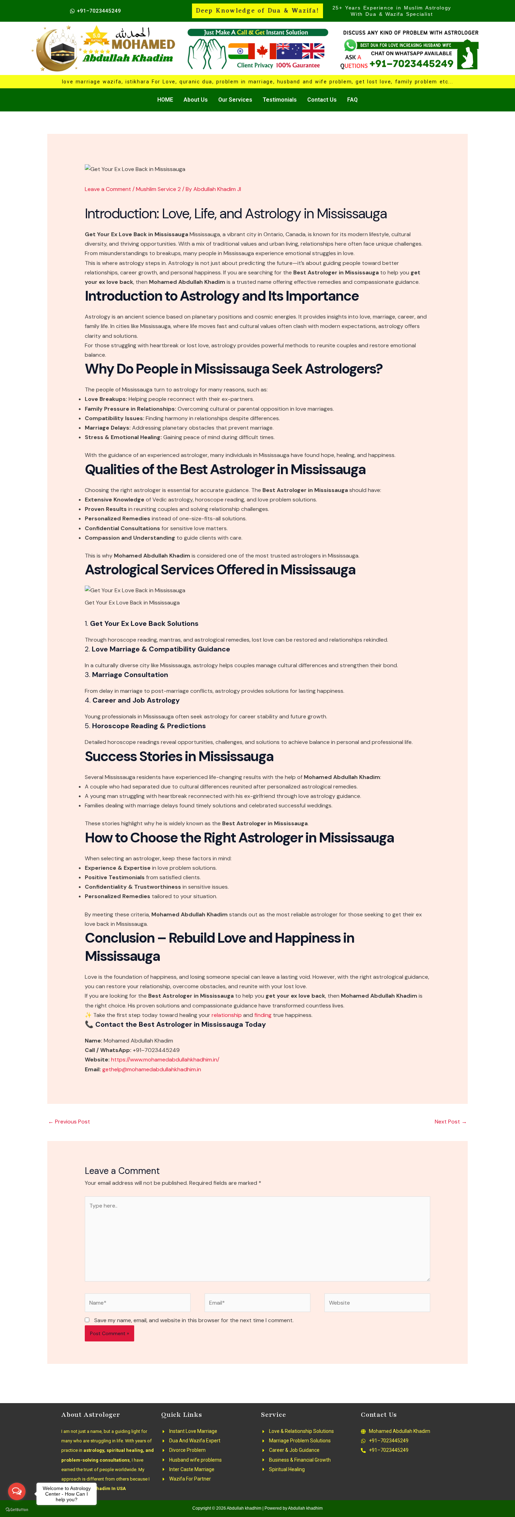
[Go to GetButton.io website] (17, 1510)
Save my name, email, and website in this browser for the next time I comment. (194, 1320)
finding (262, 1015)
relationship (226, 1015)
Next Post (451, 1121)
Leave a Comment (108, 189)
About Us (196, 99)
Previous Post (69, 1121)
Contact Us (322, 99)
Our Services (235, 99)
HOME (165, 99)
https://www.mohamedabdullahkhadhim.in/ (165, 1059)
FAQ (352, 99)
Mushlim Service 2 (158, 189)
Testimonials (280, 99)
